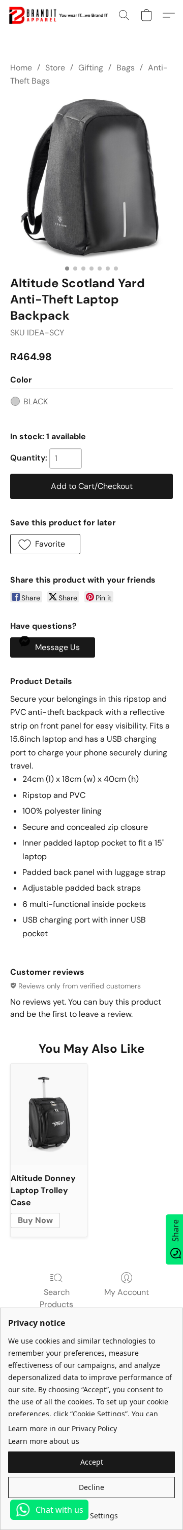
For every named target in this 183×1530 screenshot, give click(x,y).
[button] (60, 15)
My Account (126, 1292)
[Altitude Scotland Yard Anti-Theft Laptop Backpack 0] (91, 179)
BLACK (35, 401)
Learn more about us (43, 1441)
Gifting (90, 67)
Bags (125, 67)
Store (55, 67)
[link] (91, 1512)
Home (21, 67)
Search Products (56, 1298)
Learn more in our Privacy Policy (62, 1428)
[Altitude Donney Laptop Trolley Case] (49, 1114)
